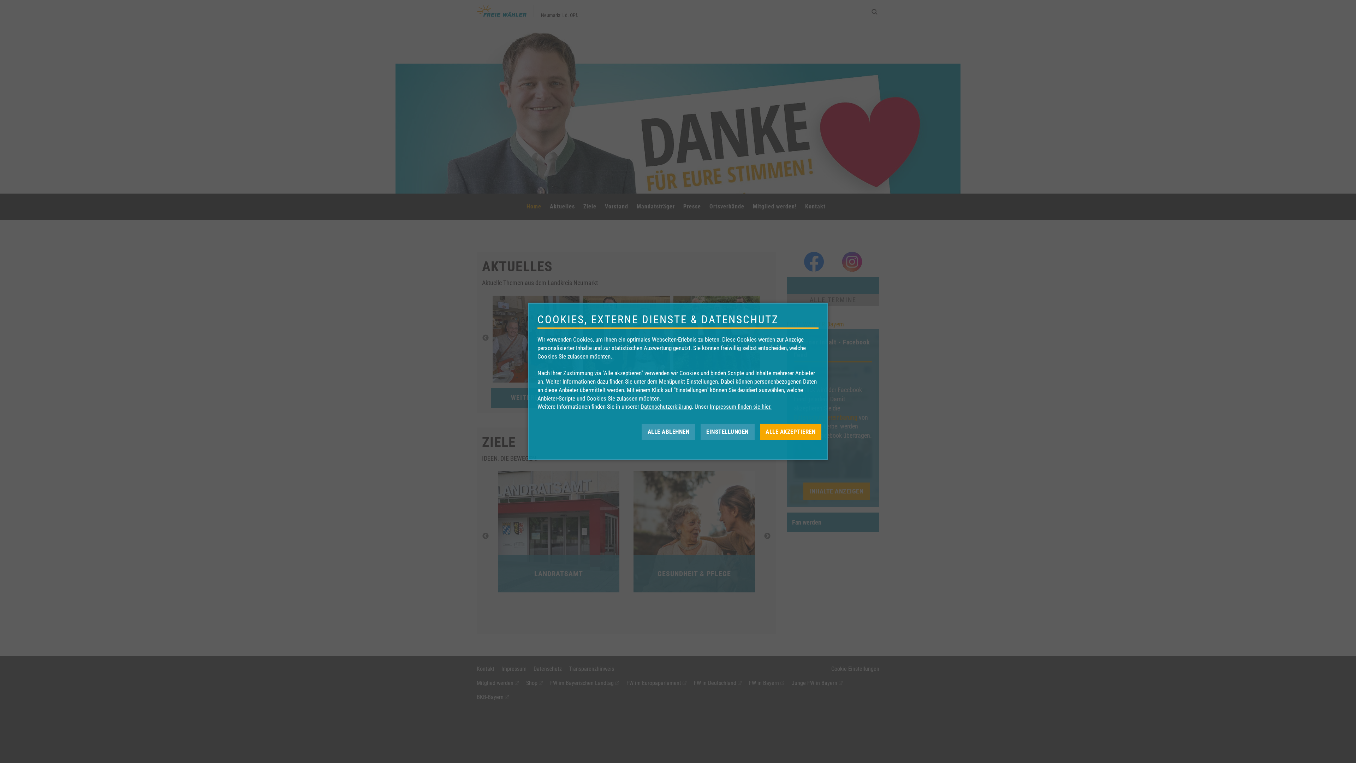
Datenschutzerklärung (666, 406)
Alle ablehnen (669, 431)
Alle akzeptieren (790, 431)
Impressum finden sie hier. (741, 406)
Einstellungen (727, 431)
